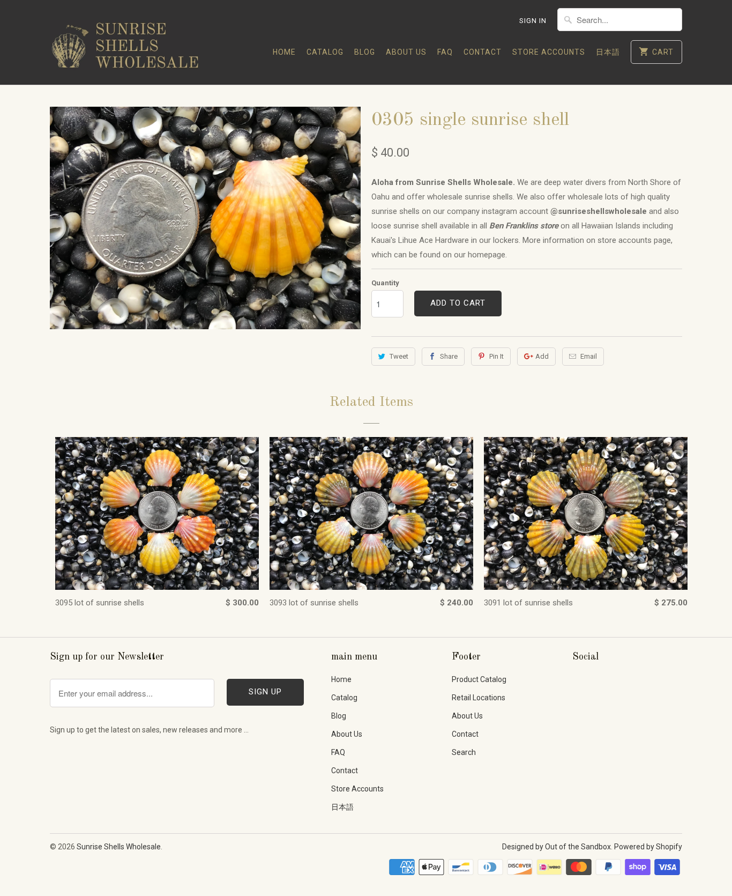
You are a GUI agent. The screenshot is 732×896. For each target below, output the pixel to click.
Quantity (385, 283)
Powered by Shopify (648, 846)
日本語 (608, 52)
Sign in (533, 21)
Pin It (496, 356)
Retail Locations (478, 697)
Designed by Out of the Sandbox (556, 846)
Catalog (325, 52)
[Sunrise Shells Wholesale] (125, 42)
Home (284, 52)
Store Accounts (548, 52)
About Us (406, 52)
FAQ (445, 52)
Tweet (399, 356)
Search (464, 752)
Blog (364, 52)
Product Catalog (479, 679)
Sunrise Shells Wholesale (119, 846)
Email (588, 356)
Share (449, 356)
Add (542, 356)
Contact (483, 52)
